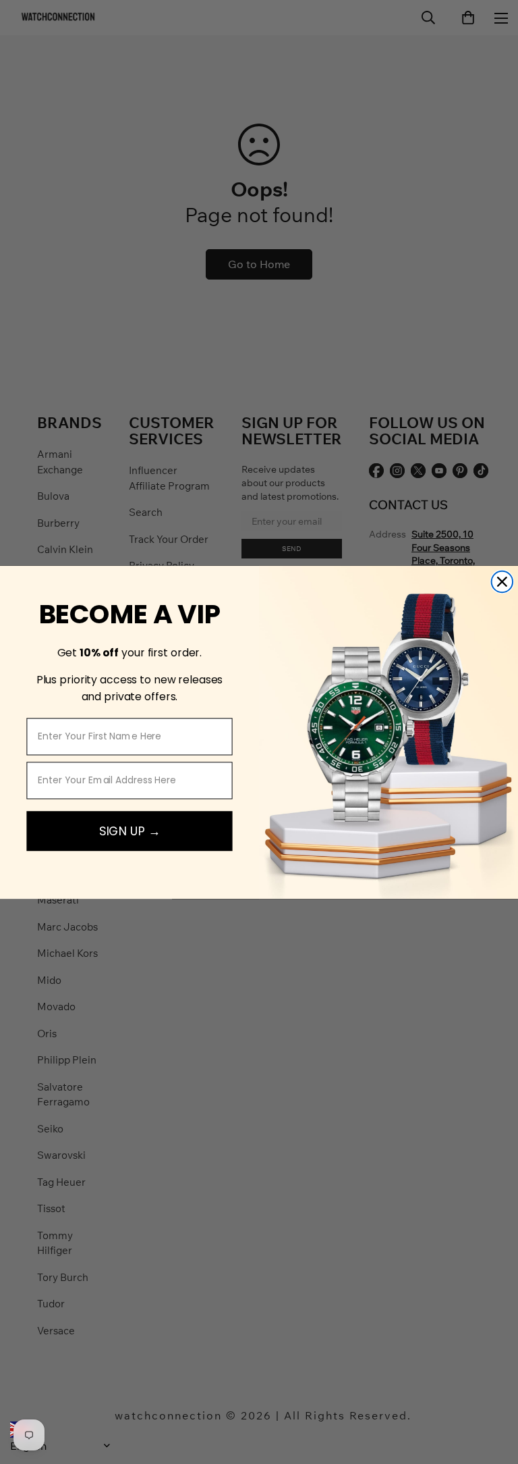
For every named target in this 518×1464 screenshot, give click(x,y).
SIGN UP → (130, 830)
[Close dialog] (502, 581)
